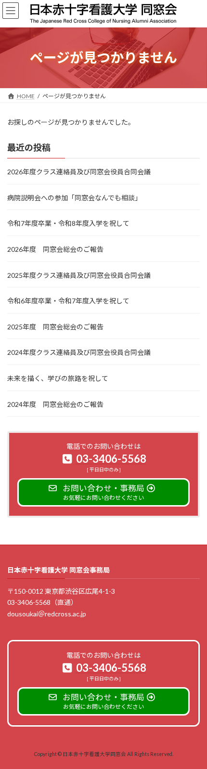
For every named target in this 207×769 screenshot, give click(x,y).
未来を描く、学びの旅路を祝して (57, 378)
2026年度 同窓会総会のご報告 (55, 249)
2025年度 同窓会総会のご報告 (55, 327)
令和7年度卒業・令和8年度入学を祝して (68, 223)
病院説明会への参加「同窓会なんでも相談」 (74, 198)
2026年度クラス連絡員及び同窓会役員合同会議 (79, 172)
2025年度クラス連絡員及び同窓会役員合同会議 (79, 275)
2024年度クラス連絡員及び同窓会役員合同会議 (79, 352)
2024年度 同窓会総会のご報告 (55, 404)
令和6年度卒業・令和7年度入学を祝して (68, 301)
